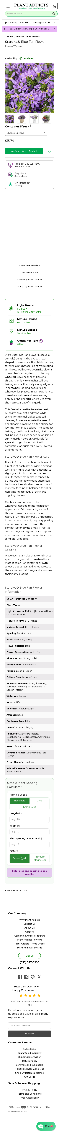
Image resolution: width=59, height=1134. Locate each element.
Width (15, 826)
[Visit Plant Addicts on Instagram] (26, 977)
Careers (29, 931)
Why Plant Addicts (29, 920)
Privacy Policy (29, 1089)
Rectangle (19, 800)
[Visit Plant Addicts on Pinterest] (33, 977)
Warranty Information (29, 279)
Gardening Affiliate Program (29, 935)
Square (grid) (19, 858)
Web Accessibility (29, 1097)
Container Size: (18, 126)
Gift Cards (29, 1076)
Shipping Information (29, 286)
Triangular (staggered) (39, 858)
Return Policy (29, 1061)
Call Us (29, 955)
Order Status (29, 1049)
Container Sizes (29, 272)
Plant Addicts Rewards (29, 947)
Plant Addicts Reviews (29, 939)
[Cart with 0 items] (55, 6)
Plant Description (29, 265)
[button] (8, 6)
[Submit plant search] (53, 13)
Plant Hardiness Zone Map (29, 1069)
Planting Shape (18, 794)
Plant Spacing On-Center (26, 838)
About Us (30, 927)
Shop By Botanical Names (29, 1072)
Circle (39, 800)
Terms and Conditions (29, 1093)
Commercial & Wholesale (29, 1065)
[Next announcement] (55, 29)
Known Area (29, 807)
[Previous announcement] (4, 29)
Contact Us (29, 923)
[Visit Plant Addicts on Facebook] (20, 977)
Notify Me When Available (24, 151)
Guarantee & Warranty (29, 1053)
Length (16, 813)
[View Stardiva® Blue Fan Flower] (9, 118)
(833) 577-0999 (29, 962)
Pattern (14, 851)
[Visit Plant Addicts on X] (39, 977)
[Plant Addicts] (31, 6)
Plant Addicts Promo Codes (30, 943)
